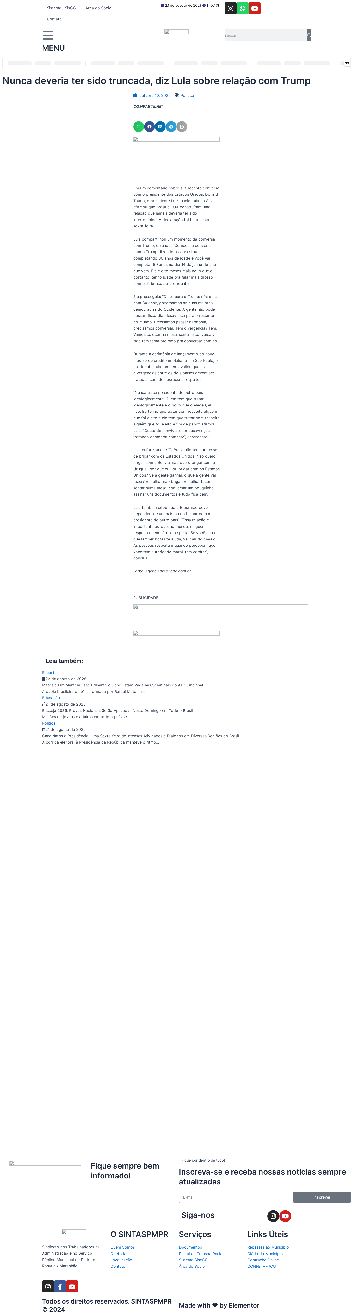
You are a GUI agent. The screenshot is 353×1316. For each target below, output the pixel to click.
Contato (54, 19)
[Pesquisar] (309, 35)
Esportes (50, 672)
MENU (53, 48)
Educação (51, 697)
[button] (138, 126)
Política (187, 95)
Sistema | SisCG (61, 8)
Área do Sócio (98, 8)
